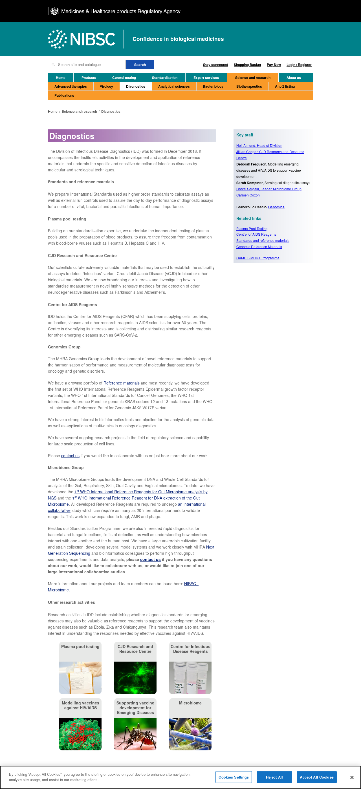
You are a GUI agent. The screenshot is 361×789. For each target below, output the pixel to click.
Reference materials (122, 383)
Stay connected (215, 64)
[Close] (352, 777)
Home (60, 77)
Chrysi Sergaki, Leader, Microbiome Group (268, 188)
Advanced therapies (70, 86)
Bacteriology (213, 86)
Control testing (124, 77)
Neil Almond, (259, 145)
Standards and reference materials (262, 240)
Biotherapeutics (249, 86)
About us (294, 77)
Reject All (274, 777)
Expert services (206, 77)
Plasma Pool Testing (252, 228)
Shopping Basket (247, 64)
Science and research (252, 77)
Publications (64, 95)
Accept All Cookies (316, 777)
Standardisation (164, 77)
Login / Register (299, 64)
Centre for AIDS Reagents (256, 234)
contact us (70, 455)
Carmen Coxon (248, 195)
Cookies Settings (234, 777)
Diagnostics (135, 86)
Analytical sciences (174, 86)
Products (89, 77)
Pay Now (274, 64)
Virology (106, 86)
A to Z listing (285, 86)
